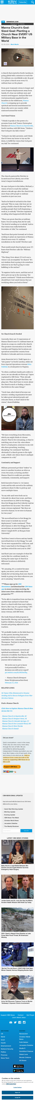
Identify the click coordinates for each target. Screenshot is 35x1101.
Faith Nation (23, 1042)
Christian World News (11, 820)
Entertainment (6, 1046)
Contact (20, 1015)
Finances (4, 1055)
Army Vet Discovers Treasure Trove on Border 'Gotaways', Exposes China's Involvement (16, 1002)
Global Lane (23, 1054)
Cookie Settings (17, 1087)
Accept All (17, 1097)
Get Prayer (30, 1015)
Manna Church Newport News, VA (14, 719)
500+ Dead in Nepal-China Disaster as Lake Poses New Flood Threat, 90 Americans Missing (16, 935)
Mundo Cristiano (25, 1057)
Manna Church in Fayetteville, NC (14, 716)
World (3, 1037)
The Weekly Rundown (11, 826)
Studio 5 (22, 1048)
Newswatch (23, 1034)
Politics (3, 1052)
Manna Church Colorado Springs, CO (15, 721)
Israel (3, 1040)
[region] (17, 1087)
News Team (5, 1058)
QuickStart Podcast (26, 1051)
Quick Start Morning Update (13, 809)
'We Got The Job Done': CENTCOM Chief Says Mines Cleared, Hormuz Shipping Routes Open (17, 969)
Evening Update (9, 815)
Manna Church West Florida (12, 726)
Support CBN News (10, 767)
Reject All (17, 1092)
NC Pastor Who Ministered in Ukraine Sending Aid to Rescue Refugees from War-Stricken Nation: (17, 695)
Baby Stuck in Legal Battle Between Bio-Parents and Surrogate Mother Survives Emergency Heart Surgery (15, 867)
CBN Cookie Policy (11, 1084)
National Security (7, 1049)
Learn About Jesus (18, 1017)
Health (3, 1043)
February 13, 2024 (11, 683)
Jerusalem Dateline (10, 823)
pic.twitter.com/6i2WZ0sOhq (16, 673)
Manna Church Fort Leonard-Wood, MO (16, 724)
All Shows (22, 1060)
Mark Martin (15, 44)
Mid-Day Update (9, 812)
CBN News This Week (11, 818)
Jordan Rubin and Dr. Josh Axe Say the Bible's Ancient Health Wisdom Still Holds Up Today (17, 901)
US (3, 22)
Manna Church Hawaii (10, 729)
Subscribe (22, 2)
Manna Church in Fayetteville (21, 126)
